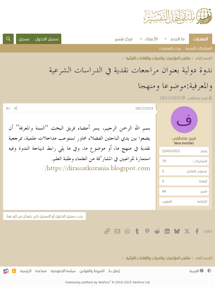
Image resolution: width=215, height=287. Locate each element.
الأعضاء (151, 38)
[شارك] (15, 108)
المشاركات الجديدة (198, 48)
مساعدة (40, 271)
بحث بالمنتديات (170, 48)
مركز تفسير (124, 38)
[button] (166, 39)
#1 (8, 108)
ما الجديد (177, 38)
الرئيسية (25, 271)
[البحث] (8, 39)
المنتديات (200, 38)
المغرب (167, 201)
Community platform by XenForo (107, 282)
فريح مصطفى (198, 98)
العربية (195, 271)
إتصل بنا (114, 271)
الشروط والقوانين (92, 271)
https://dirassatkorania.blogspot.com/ (97, 168)
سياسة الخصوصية (63, 271)
